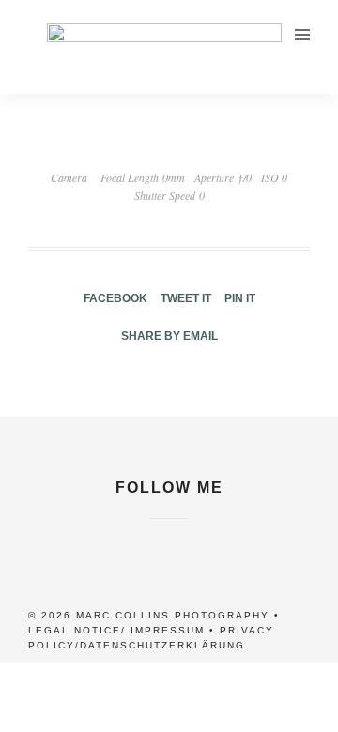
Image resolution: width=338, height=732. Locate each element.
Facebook (115, 298)
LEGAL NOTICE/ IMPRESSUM (116, 630)
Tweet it (186, 298)
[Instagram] (169, 529)
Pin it (239, 298)
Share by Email (169, 336)
